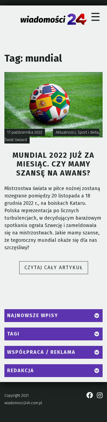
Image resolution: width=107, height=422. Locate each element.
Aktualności (66, 132)
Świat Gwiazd (15, 139)
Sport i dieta (88, 132)
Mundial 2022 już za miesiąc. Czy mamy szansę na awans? (53, 164)
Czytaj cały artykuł (56, 269)
